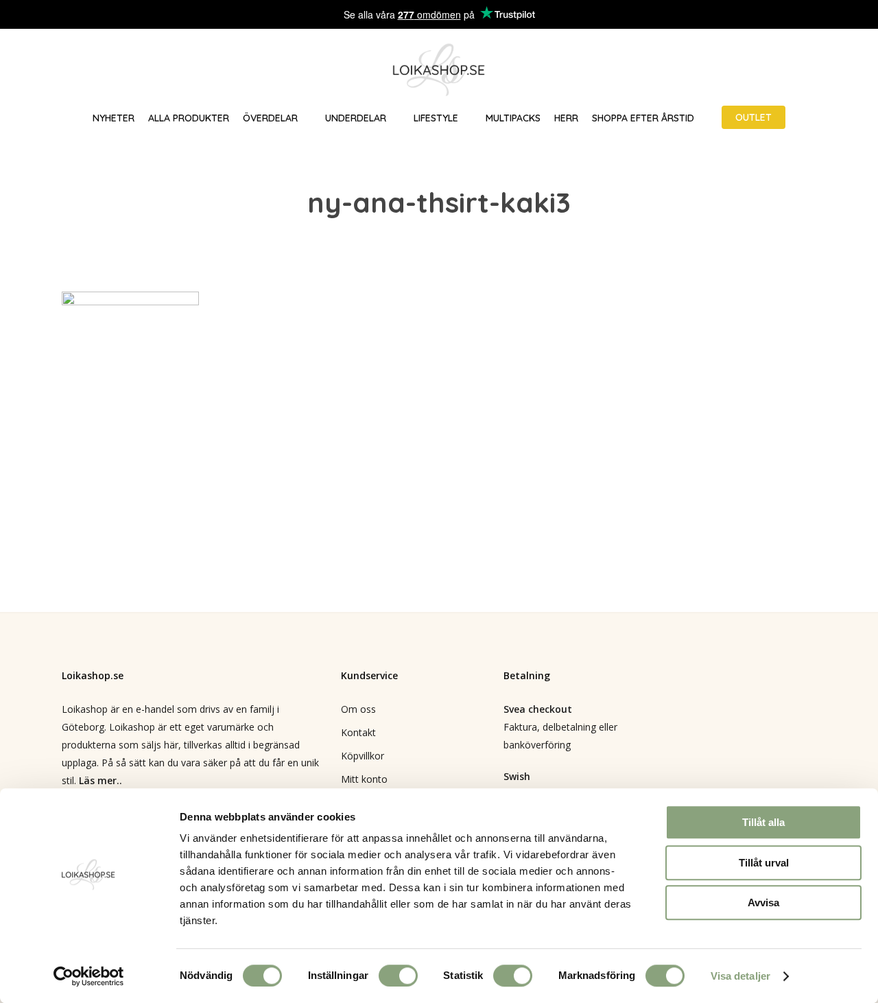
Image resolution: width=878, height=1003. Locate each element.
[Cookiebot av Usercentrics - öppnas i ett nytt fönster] (89, 976)
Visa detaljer (740, 976)
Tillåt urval (764, 863)
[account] (816, 70)
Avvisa (763, 902)
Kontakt (358, 732)
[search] (780, 70)
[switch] (398, 976)
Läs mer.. (100, 780)
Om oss (358, 709)
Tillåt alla (763, 822)
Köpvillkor (362, 755)
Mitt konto (364, 779)
